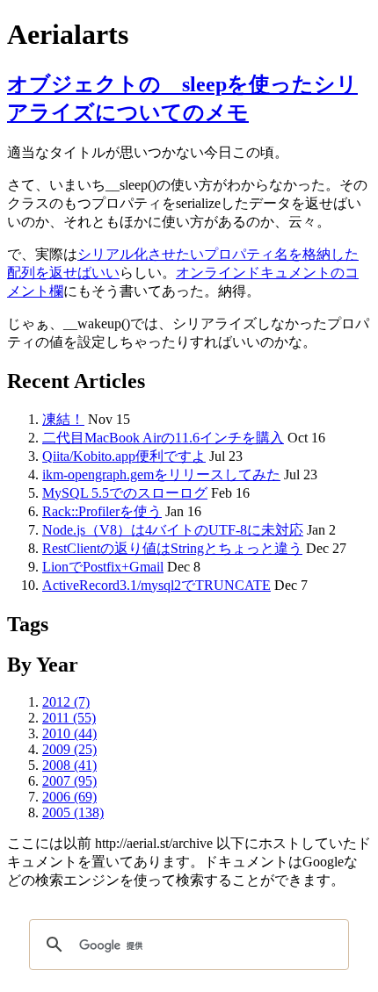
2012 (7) (66, 701)
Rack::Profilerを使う (102, 511)
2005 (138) (73, 812)
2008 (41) (69, 765)
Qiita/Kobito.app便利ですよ (124, 456)
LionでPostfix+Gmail (103, 566)
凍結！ (63, 419)
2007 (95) (69, 780)
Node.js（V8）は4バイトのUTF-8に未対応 (172, 529)
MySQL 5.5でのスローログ (124, 492)
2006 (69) (69, 796)
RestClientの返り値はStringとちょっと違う (172, 548)
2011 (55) (69, 717)
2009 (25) (69, 749)
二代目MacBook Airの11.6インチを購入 (163, 437)
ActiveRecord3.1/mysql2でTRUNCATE (156, 585)
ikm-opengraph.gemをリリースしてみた (161, 474)
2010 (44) (69, 733)
